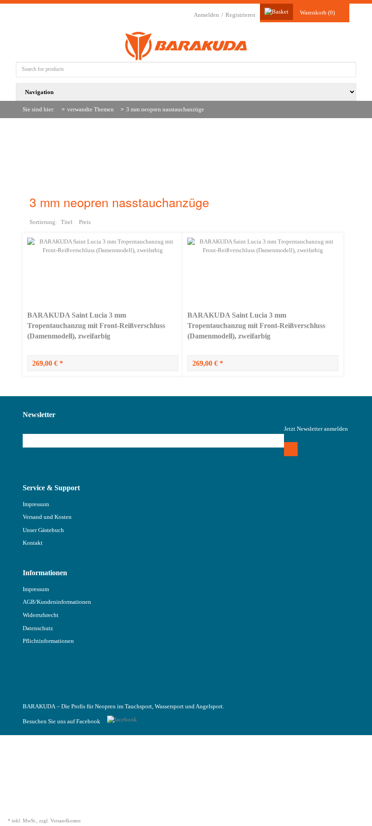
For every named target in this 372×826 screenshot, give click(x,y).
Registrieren (240, 14)
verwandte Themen (90, 109)
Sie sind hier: (39, 109)
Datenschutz (38, 628)
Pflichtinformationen (48, 640)
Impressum (36, 504)
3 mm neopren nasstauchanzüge (165, 109)
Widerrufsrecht (41, 615)
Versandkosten (65, 820)
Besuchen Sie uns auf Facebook (61, 721)
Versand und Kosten (47, 516)
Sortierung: (43, 222)
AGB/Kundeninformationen (57, 601)
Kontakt (33, 542)
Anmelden (206, 14)
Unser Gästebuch (43, 530)
